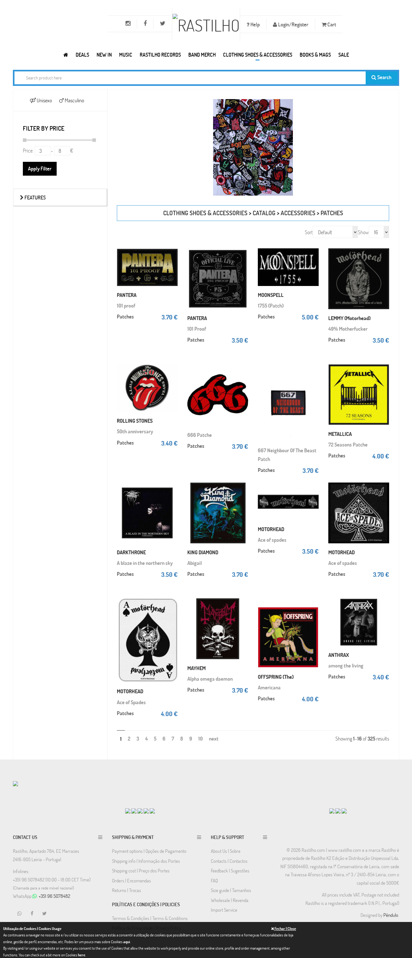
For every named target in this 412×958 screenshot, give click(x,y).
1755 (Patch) (271, 305)
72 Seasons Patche (348, 444)
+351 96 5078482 (54, 896)
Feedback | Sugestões (230, 870)
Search (383, 77)
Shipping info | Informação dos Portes (146, 861)
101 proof (126, 305)
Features (34, 197)
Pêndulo (390, 915)
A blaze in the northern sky (145, 562)
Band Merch (202, 54)
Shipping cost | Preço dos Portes (141, 870)
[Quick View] (171, 267)
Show (363, 232)
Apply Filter (40, 168)
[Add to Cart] (171, 254)
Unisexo (44, 100)
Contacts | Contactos (229, 861)
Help (254, 24)
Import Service (224, 910)
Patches (332, 213)
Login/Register (292, 24)
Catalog (264, 213)
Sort (309, 232)
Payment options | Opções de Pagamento (149, 851)
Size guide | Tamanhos (231, 890)
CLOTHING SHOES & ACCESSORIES (257, 54)
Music (125, 54)
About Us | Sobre (225, 851)
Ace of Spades (131, 702)
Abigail (194, 562)
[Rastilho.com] (65, 54)
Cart (331, 24)
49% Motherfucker (348, 328)
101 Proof (196, 328)
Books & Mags (315, 54)
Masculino (74, 100)
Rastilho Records (160, 54)
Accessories (298, 213)
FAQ (214, 880)
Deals (82, 54)
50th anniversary (135, 431)
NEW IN (104, 54)
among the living (345, 665)
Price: (28, 150)
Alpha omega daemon (210, 678)
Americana (269, 687)
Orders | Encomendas (131, 880)
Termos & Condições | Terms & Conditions (150, 918)
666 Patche (199, 434)
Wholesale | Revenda (229, 900)
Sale (343, 54)
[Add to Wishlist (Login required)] (171, 280)
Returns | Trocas (126, 890)
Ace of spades (272, 539)
